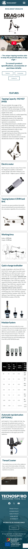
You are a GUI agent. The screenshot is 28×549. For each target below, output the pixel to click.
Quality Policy (14, 513)
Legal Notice (14, 516)
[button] (24, 3)
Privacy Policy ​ (14, 508)
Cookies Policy (14, 511)
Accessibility (14, 519)
